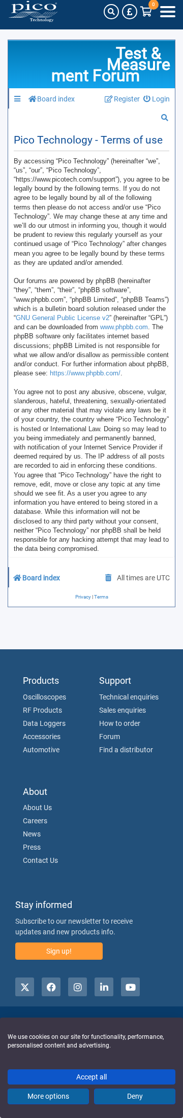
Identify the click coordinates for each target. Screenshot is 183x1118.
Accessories (41, 736)
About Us (37, 807)
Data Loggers (44, 723)
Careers (35, 821)
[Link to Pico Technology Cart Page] (146, 12)
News (32, 834)
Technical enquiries (129, 697)
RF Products (42, 710)
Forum (109, 736)
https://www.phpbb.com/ (85, 373)
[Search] (111, 11)
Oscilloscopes (44, 697)
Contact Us (40, 860)
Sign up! (59, 951)
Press (32, 847)
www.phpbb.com (124, 327)
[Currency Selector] (129, 11)
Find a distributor (126, 750)
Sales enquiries (122, 710)
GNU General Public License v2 (62, 318)
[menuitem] (156, 99)
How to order (119, 723)
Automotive (41, 750)
